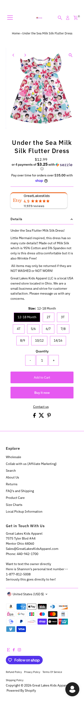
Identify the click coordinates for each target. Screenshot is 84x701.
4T (19, 329)
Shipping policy (14, 680)
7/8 (63, 329)
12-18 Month (27, 317)
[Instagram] (19, 650)
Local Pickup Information (24, 511)
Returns (12, 484)
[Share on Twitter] (42, 416)
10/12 (39, 340)
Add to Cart (42, 377)
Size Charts (14, 505)
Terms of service (52, 672)
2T (48, 317)
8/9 (22, 340)
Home (16, 33)
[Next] (25, 55)
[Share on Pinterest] (49, 416)
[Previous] (13, 55)
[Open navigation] (10, 18)
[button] (42, 166)
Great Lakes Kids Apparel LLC (53, 685)
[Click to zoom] (70, 55)
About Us (12, 477)
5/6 (33, 329)
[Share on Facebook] (34, 416)
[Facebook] (14, 650)
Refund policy (14, 672)
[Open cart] (75, 18)
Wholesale (13, 457)
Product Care (15, 498)
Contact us (41, 407)
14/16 (58, 340)
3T (63, 317)
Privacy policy (32, 672)
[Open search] (60, 18)
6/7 (48, 329)
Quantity (42, 351)
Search (11, 470)
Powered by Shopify (21, 690)
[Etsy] (8, 650)
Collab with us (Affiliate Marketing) (31, 464)
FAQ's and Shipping (20, 491)
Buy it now (42, 393)
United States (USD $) (28, 594)
